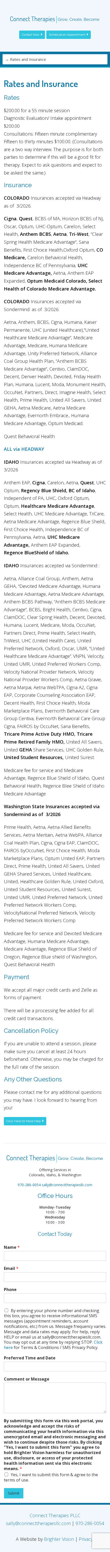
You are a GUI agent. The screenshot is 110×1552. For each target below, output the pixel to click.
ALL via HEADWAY (24, 449)
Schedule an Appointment (67, 34)
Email (11, 1268)
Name (12, 1247)
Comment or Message (26, 1379)
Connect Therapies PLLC (55, 1515)
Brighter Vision (59, 1539)
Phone (10, 1289)
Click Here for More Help (23, 1121)
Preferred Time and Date (30, 1358)
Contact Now (30, 34)
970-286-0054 (29, 1184)
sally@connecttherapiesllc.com (67, 1184)
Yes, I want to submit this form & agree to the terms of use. (51, 1477)
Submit (13, 1493)
